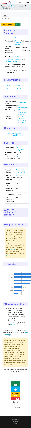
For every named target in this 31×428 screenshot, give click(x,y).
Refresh (13, 249)
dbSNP (18, 85)
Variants (15, 389)
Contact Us (15, 419)
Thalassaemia (22, 102)
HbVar (8, 85)
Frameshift (19, 175)
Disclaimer (15, 421)
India (12, 287)
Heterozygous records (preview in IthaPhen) (15, 134)
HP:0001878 (23, 116)
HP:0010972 (23, 122)
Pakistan (11, 290)
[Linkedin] (24, 2)
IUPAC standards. (11, 61)
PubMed (14, 325)
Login (15, 423)
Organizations (16, 408)
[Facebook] (20, 2)
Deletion (25, 172)
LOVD (8, 89)
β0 (19, 110)
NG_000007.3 (21, 150)
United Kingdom (10, 293)
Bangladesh (10, 283)
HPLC (15, 399)
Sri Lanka (11, 274)
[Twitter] (22, 2)
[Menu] (28, 2)
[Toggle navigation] (4, 15)
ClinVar (18, 89)
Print (17, 24)
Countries (15, 394)
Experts (15, 403)
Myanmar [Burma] (9, 280)
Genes (15, 384)
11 (18, 148)
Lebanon (11, 277)
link (7, 255)
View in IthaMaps (8, 24)
